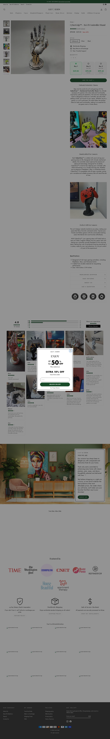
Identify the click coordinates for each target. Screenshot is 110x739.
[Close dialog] (70, 350)
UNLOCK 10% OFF (55, 384)
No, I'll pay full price (55, 388)
